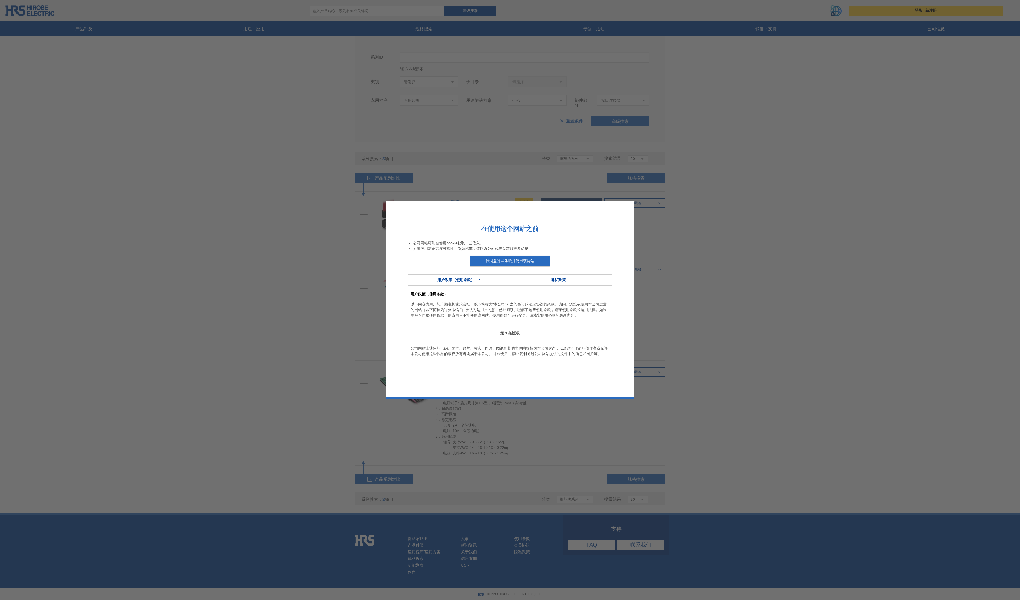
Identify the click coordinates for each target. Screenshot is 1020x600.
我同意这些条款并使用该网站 (510, 261)
